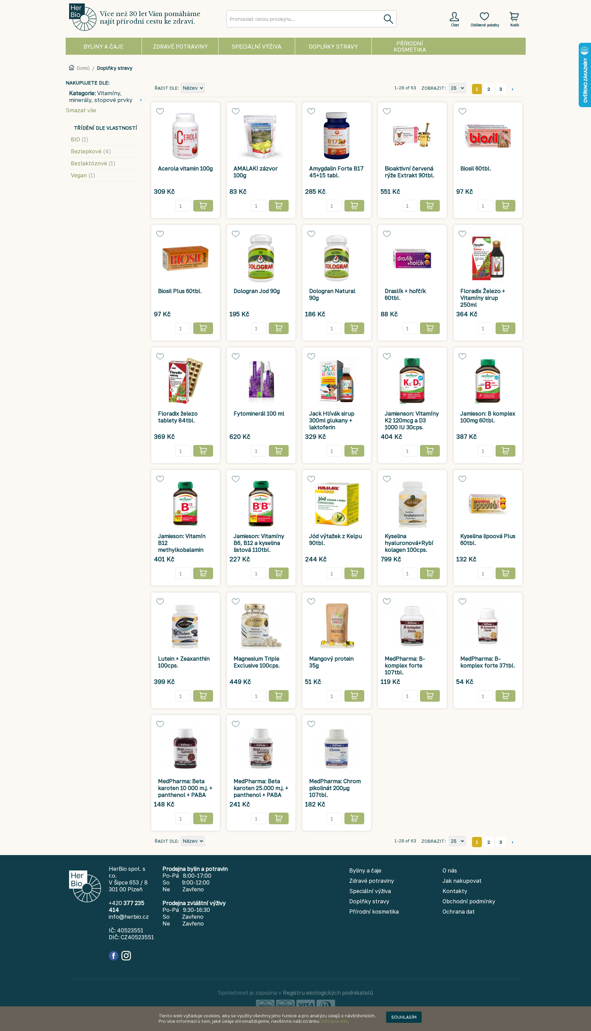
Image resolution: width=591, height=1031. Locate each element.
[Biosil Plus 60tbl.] (185, 258)
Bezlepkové (91, 151)
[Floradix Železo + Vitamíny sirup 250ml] (488, 258)
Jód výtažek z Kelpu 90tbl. (335, 539)
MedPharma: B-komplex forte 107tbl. (405, 665)
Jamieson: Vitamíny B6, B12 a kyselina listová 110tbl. (259, 543)
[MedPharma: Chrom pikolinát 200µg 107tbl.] (336, 748)
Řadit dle (166, 88)
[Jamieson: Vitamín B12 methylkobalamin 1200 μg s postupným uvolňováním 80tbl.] (185, 503)
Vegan (83, 175)
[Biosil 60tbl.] (488, 136)
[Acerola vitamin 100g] (185, 136)
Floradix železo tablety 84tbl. (178, 417)
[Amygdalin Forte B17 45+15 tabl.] (336, 136)
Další (513, 89)
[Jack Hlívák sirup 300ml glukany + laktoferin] (336, 381)
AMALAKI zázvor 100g (256, 172)
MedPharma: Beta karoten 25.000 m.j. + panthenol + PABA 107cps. (261, 791)
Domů (83, 68)
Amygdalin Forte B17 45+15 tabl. (336, 172)
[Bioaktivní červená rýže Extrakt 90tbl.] (412, 136)
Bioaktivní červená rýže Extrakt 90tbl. (409, 172)
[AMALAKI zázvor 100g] (261, 136)
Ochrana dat (333, 1021)
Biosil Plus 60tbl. (180, 291)
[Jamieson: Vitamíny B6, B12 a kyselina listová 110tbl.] (261, 503)
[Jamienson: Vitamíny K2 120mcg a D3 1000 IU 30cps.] (412, 381)
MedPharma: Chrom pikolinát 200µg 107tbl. (335, 788)
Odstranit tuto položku (140, 100)
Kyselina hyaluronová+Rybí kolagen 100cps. (409, 543)
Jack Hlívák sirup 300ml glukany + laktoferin (331, 420)
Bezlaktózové (93, 163)
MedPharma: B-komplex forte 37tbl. (487, 662)
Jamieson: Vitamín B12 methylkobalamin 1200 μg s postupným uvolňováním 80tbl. (184, 553)
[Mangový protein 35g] (336, 626)
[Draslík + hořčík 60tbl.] (412, 258)
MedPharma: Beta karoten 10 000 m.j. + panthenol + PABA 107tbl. (185, 791)
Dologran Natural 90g (332, 294)
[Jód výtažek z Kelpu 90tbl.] (336, 503)
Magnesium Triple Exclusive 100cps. (257, 662)
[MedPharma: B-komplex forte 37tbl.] (488, 626)
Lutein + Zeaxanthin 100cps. (184, 662)
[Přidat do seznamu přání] (160, 111)
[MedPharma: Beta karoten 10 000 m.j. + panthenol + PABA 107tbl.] (185, 748)
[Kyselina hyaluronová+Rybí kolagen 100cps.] (412, 503)
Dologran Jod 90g (257, 291)
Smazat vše (81, 110)
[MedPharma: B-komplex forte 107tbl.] (412, 626)
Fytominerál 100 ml (259, 413)
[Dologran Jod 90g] (261, 258)
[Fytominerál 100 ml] (261, 381)
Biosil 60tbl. (475, 168)
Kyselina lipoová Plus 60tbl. (487, 539)
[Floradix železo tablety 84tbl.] (185, 381)
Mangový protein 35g (331, 662)
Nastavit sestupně (211, 88)
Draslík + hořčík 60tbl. (405, 294)
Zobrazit (433, 88)
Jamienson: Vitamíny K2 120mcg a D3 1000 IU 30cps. (412, 420)
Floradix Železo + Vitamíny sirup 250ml (482, 298)
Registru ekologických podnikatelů (328, 992)
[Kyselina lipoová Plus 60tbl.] (488, 503)
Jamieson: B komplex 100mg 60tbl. (487, 417)
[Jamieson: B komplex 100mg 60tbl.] (488, 381)
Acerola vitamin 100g (185, 168)
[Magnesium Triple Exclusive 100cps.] (261, 626)
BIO (80, 139)
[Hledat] (388, 18)
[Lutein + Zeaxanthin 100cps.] (185, 626)
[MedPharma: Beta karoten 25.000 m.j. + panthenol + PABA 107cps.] (261, 748)
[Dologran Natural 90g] (336, 258)
